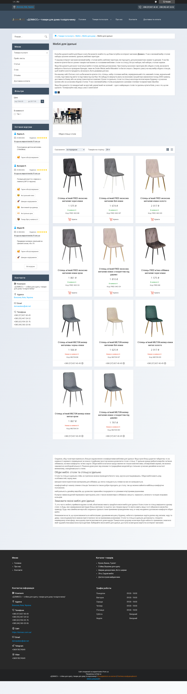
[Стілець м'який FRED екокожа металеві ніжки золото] (155, 175)
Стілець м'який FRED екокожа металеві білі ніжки (114, 199)
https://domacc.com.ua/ (22, 632)
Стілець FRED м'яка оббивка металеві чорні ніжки (155, 271)
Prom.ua (106, 672)
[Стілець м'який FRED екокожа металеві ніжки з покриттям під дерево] (113, 246)
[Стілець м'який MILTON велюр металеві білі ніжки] (113, 319)
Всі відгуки (30, 266)
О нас (16, 70)
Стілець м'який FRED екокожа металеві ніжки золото (155, 199)
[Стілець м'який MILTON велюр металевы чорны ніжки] (72, 319)
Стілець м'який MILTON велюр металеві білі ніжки (113, 343)
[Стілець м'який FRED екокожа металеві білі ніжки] (113, 175)
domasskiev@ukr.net (22, 306)
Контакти (133, 19)
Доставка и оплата (22, 81)
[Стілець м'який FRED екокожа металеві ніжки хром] (72, 246)
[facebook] (56, 93)
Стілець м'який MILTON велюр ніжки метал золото (155, 343)
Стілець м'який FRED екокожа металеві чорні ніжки (72, 199)
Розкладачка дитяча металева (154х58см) (29, 148)
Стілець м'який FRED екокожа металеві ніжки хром (72, 271)
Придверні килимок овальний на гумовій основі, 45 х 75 (29, 242)
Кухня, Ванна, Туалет (107, 563)
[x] (59, 93)
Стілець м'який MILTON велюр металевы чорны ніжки (72, 343)
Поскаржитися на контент (107, 676)
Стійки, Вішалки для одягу (109, 567)
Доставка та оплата (152, 19)
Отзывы (17, 75)
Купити (74, 219)
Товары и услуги (21, 53)
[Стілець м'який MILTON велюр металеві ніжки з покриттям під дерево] (113, 389)
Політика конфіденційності (127, 676)
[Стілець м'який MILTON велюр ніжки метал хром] (72, 389)
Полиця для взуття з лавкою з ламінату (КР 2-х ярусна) (29, 180)
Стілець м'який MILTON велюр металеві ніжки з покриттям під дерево (113, 415)
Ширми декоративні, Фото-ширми (112, 570)
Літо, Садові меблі (105, 574)
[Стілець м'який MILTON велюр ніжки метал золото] (155, 319)
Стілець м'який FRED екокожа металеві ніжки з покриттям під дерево (113, 272)
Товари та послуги (100, 19)
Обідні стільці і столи (67, 134)
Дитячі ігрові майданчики (109, 577)
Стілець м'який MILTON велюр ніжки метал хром (72, 415)
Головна (82, 19)
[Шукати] (46, 37)
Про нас (119, 19)
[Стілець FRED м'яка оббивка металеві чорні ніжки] (155, 246)
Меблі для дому (89, 36)
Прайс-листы (19, 58)
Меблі (78, 36)
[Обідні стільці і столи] (67, 116)
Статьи (17, 64)
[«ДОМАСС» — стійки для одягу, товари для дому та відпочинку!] (18, 19)
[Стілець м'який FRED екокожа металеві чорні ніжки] (72, 175)
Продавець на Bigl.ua (93, 674)
